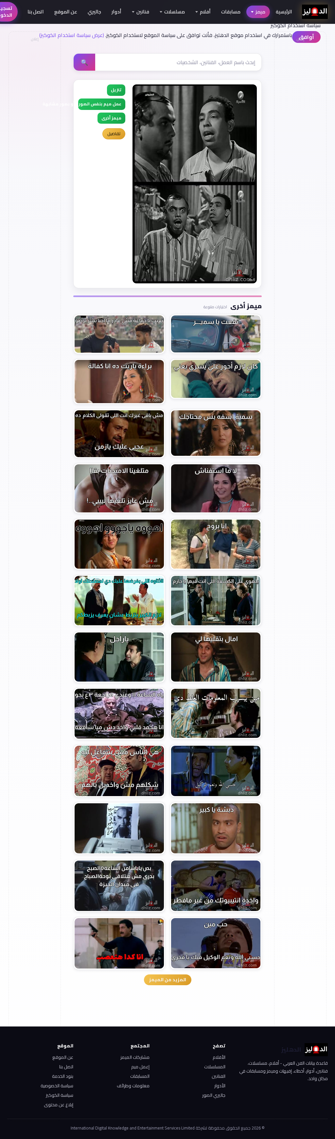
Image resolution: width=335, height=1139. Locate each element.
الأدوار (219, 1085)
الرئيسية (284, 11)
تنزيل (116, 90)
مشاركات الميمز (134, 1057)
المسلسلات (214, 1066)
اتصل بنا (35, 11)
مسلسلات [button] (174, 11)
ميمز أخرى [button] (111, 118)
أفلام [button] (205, 11)
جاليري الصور (213, 1095)
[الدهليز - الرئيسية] (315, 12)
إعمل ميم (140, 1066)
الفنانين (218, 1076)
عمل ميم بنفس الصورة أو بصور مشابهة (99, 104)
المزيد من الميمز (167, 979)
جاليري (94, 11)
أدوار (116, 11)
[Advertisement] (34, 142)
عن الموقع (65, 11)
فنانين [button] (142, 11)
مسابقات (230, 11)
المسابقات (139, 1076)
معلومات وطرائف (133, 1085)
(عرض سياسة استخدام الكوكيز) (71, 35)
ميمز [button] (260, 11)
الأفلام (219, 1057)
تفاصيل (113, 133)
